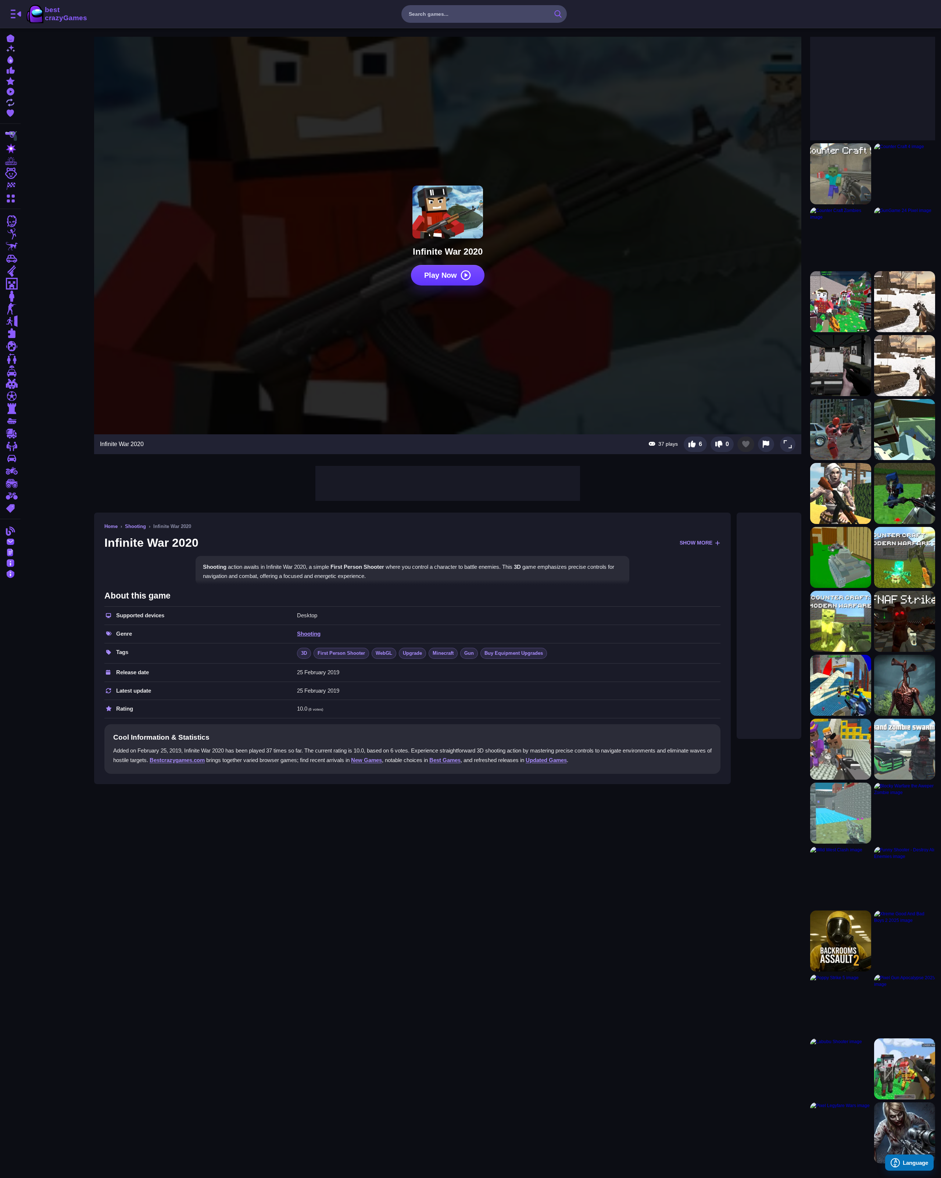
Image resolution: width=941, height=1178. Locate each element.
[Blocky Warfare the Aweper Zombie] (904, 813)
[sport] (10, 396)
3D (304, 653)
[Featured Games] (10, 80)
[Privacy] (10, 573)
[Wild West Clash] (840, 877)
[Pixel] (10, 383)
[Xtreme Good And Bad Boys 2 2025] (904, 941)
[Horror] (10, 346)
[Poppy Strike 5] (840, 1004)
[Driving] (10, 371)
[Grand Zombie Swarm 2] (904, 749)
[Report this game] (766, 444)
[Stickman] (10, 233)
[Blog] (10, 530)
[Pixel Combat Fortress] (840, 813)
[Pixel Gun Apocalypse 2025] (904, 1004)
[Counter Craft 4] (904, 173)
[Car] (10, 258)
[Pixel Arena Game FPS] (904, 429)
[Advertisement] (448, 482)
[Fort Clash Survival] (840, 493)
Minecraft (443, 653)
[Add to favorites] (745, 444)
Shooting (135, 526)
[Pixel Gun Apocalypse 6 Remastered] (904, 1068)
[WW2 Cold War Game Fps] (904, 365)
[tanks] (10, 421)
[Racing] (10, 186)
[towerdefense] (10, 408)
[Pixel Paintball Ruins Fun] (904, 493)
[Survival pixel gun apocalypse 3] (840, 301)
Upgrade (412, 653)
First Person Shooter (341, 653)
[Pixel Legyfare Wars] (840, 1132)
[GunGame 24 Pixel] (904, 237)
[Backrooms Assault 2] (840, 941)
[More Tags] (10, 507)
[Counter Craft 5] (840, 173)
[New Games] (10, 48)
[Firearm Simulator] (840, 365)
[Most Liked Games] (10, 69)
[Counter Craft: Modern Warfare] (840, 621)
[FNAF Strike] (904, 621)
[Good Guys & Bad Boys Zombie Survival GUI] (904, 1132)
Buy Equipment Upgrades (513, 653)
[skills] (10, 446)
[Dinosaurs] (10, 246)
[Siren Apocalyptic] (904, 685)
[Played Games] (10, 91)
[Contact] (10, 541)
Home (111, 526)
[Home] (10, 37)
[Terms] (10, 551)
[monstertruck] (10, 483)
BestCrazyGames (56, 14)
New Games (366, 760)
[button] (788, 444)
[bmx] (10, 496)
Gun (469, 653)
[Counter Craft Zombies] (840, 237)
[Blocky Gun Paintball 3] (840, 685)
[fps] (10, 308)
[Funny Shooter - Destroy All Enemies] (904, 877)
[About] (10, 562)
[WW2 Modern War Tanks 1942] (904, 301)
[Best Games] (10, 59)
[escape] (10, 321)
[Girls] (10, 173)
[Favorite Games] (10, 112)
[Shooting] (10, 136)
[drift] (10, 458)
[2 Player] (10, 358)
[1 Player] (10, 296)
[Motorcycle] (10, 471)
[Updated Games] (10, 101)
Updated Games (546, 760)
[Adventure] (10, 161)
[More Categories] (10, 197)
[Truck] (10, 433)
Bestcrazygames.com (177, 760)
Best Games (445, 760)
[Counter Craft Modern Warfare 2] (904, 557)
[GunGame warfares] (840, 749)
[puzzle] (10, 333)
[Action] (10, 148)
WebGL (384, 653)
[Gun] (10, 271)
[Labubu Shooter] (840, 1068)
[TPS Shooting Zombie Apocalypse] (840, 429)
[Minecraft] (10, 283)
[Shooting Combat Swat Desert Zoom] (840, 557)
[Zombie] (10, 221)
